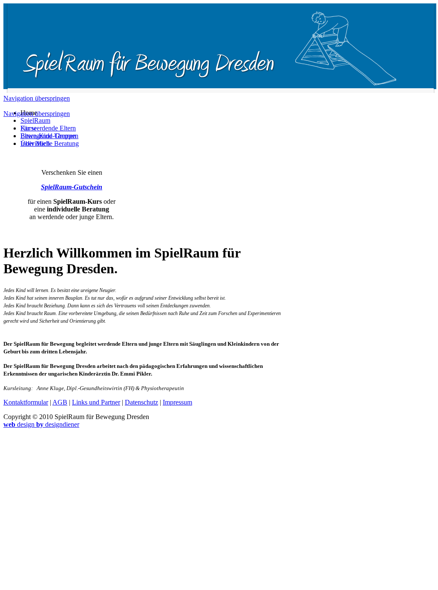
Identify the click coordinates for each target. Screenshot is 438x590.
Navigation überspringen (36, 98)
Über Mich (35, 143)
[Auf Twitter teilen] (15, 232)
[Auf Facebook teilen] (6, 232)
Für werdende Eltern (48, 128)
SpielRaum (35, 120)
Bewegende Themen (48, 135)
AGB (59, 402)
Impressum (177, 402)
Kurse (28, 128)
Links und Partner (96, 402)
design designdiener (41, 424)
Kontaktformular (25, 402)
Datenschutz (141, 402)
